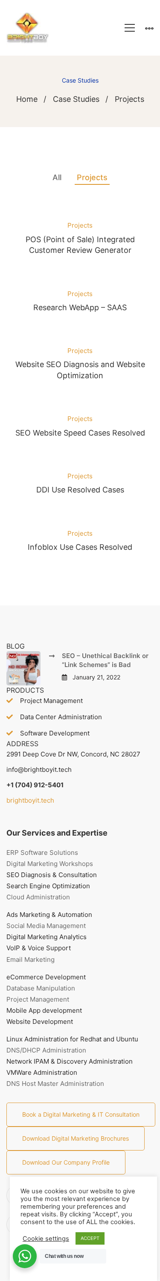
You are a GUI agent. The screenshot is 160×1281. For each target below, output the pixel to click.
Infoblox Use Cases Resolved (80, 547)
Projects (92, 177)
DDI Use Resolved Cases (80, 489)
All (56, 177)
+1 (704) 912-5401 (35, 785)
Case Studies (76, 99)
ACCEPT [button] (90, 1238)
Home (27, 99)
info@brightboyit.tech (39, 769)
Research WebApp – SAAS (80, 307)
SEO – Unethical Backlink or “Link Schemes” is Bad (105, 660)
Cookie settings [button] (46, 1238)
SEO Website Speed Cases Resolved (80, 432)
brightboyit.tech (30, 800)
